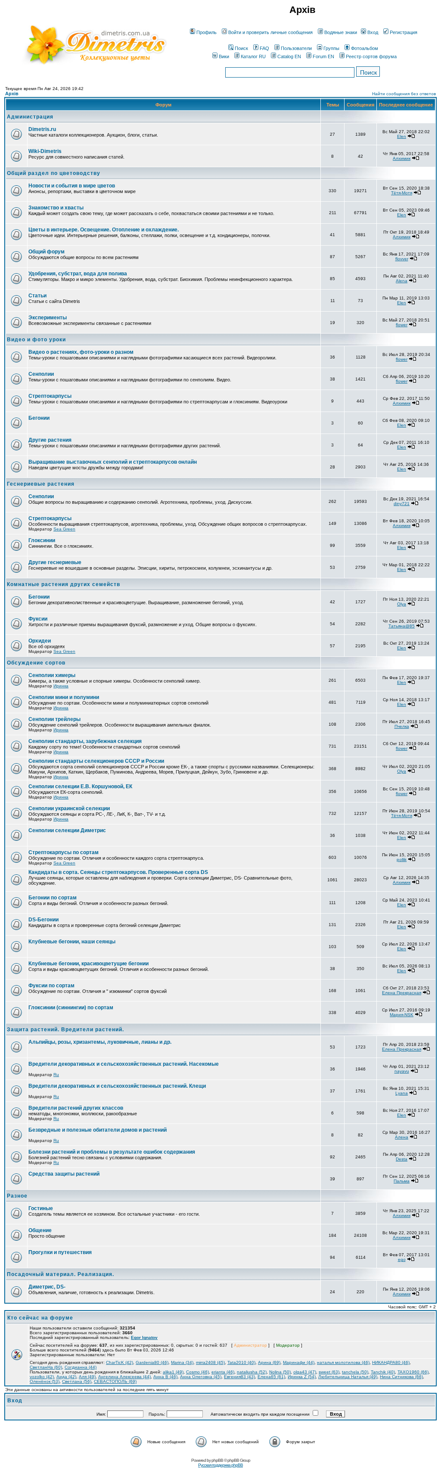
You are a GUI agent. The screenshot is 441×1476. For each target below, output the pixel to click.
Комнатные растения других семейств (63, 584)
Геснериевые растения (41, 484)
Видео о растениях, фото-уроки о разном (81, 352)
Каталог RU (253, 56)
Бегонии (39, 418)
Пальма (402, 1181)
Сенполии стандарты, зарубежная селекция (85, 741)
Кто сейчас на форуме (40, 1318)
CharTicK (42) (119, 1362)
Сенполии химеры (51, 675)
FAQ (264, 48)
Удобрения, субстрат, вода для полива (77, 274)
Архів (12, 93)
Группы (331, 48)
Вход (372, 32)
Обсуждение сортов (36, 663)
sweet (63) (329, 1372)
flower (401, 324)
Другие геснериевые (54, 562)
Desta (401, 1159)
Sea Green (64, 529)
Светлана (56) (76, 1381)
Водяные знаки (340, 32)
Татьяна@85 (401, 626)
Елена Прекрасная (401, 992)
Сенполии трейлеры (54, 719)
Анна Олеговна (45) (200, 1376)
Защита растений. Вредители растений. (65, 1030)
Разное (17, 1196)
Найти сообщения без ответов (404, 93)
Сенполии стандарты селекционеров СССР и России (96, 761)
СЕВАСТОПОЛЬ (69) (115, 1381)
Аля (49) (87, 1376)
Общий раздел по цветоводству (53, 173)
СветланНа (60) (46, 1367)
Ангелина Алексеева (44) (124, 1376)
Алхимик (401, 158)
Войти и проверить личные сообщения (270, 32)
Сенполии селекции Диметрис (67, 830)
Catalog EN (289, 56)
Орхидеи (39, 641)
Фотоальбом (364, 48)
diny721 (402, 503)
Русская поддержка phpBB (220, 1465)
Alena (401, 280)
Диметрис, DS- (46, 1287)
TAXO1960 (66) (413, 1372)
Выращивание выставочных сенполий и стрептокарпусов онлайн (112, 462)
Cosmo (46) (197, 1372)
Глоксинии (41, 540)
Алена (401, 1137)
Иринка (60, 685)
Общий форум (46, 252)
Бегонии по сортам (52, 898)
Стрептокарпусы (49, 396)
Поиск (241, 48)
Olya (401, 604)
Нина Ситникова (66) (401, 1376)
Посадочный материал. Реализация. (60, 1274)
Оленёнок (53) (44, 1381)
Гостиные (40, 1208)
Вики (224, 56)
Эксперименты (47, 318)
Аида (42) (66, 1376)
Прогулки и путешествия (60, 1252)
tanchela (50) (355, 1372)
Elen (401, 136)
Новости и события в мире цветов (71, 186)
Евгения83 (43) (239, 1376)
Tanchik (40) (383, 1372)
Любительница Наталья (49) (347, 1376)
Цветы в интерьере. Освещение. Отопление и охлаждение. (103, 230)
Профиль (206, 32)
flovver (401, 258)
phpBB (217, 1460)
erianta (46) (222, 1372)
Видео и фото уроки (36, 340)
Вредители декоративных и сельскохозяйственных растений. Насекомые (123, 1064)
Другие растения (49, 440)
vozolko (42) (42, 1376)
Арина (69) (269, 1362)
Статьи (37, 296)
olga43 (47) (304, 1372)
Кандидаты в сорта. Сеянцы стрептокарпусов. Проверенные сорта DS (118, 872)
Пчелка (401, 726)
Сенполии (41, 374)
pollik (402, 859)
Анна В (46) (165, 1376)
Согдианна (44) (80, 1367)
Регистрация (403, 32)
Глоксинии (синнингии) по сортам (70, 1008)
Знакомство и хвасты (56, 208)
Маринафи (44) (298, 1362)
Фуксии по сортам (51, 986)
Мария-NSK (401, 1014)
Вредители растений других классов (75, 1108)
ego (402, 1259)
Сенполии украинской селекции (69, 808)
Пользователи (296, 48)
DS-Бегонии (43, 920)
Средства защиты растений (63, 1174)
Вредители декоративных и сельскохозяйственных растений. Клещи (117, 1086)
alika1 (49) (173, 1372)
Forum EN (323, 56)
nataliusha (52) (252, 1372)
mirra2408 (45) (210, 1362)
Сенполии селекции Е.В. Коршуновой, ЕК (80, 786)
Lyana (401, 1093)
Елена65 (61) (271, 1376)
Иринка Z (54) (302, 1376)
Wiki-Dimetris (45, 151)
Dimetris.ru (42, 129)
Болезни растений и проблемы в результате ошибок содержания (111, 1152)
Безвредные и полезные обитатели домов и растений (97, 1130)
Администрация (30, 117)
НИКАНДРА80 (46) (391, 1362)
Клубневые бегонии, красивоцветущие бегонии (88, 964)
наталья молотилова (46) (343, 1362)
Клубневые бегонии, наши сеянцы (71, 942)
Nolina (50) (280, 1372)
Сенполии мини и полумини (63, 697)
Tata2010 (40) (241, 1362)
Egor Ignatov (144, 1337)
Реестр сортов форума (371, 56)
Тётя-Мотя (401, 192)
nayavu (401, 1071)
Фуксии (37, 619)
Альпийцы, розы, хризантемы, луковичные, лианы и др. (99, 1042)
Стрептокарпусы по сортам (63, 852)
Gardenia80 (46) (152, 1362)
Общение (40, 1230)
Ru (56, 1074)
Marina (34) (182, 1362)
